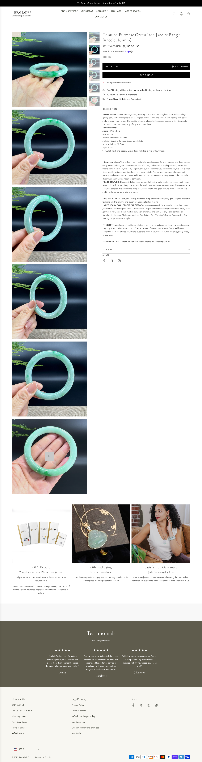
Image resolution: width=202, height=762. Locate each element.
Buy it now (146, 75)
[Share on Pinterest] (119, 261)
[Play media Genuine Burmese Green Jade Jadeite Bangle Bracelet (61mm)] (49, 456)
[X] (140, 705)
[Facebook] (133, 705)
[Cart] (188, 13)
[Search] (174, 13)
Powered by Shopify (43, 757)
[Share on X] (111, 261)
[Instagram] (148, 705)
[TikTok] (156, 705)
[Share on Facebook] (104, 261)
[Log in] (181, 13)
